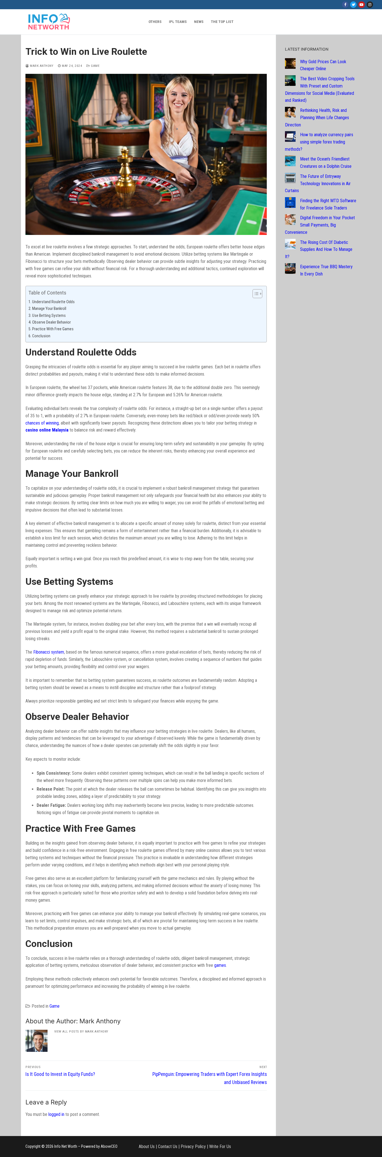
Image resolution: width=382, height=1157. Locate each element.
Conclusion (41, 336)
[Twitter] (353, 4)
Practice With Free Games (53, 329)
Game (95, 66)
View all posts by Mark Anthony (81, 1031)
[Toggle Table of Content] (254, 293)
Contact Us (167, 1146)
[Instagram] (370, 4)
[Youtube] (361, 4)
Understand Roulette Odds (53, 302)
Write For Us (220, 1146)
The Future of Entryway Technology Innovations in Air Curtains (318, 184)
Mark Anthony (41, 66)
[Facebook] (345, 4)
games (220, 965)
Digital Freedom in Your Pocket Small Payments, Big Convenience (320, 225)
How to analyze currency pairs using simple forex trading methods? (319, 142)
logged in (56, 1114)
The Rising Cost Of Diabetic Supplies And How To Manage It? (318, 250)
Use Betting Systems (49, 315)
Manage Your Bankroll (49, 308)
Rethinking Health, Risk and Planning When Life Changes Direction (317, 118)
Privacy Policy (193, 1146)
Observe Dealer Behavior (51, 322)
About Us (147, 1146)
